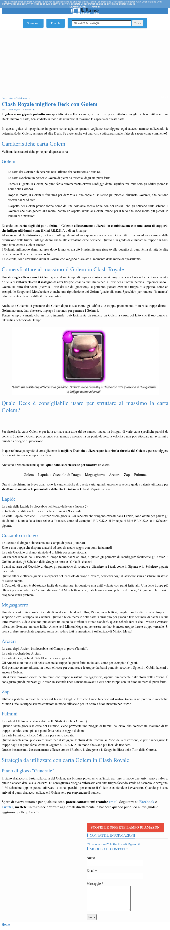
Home (6, 924)
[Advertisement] (85, 61)
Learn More (77, 6)
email (113, 801)
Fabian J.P (29, 109)
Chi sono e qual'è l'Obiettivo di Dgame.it (113, 844)
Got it (96, 6)
